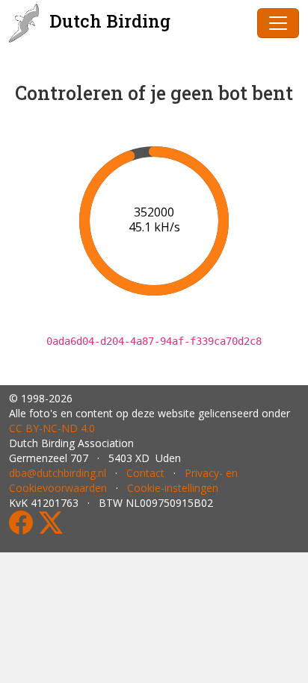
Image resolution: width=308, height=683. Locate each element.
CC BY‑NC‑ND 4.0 (52, 428)
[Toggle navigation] (278, 23)
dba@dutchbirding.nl (57, 473)
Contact (145, 473)
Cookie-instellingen (172, 488)
